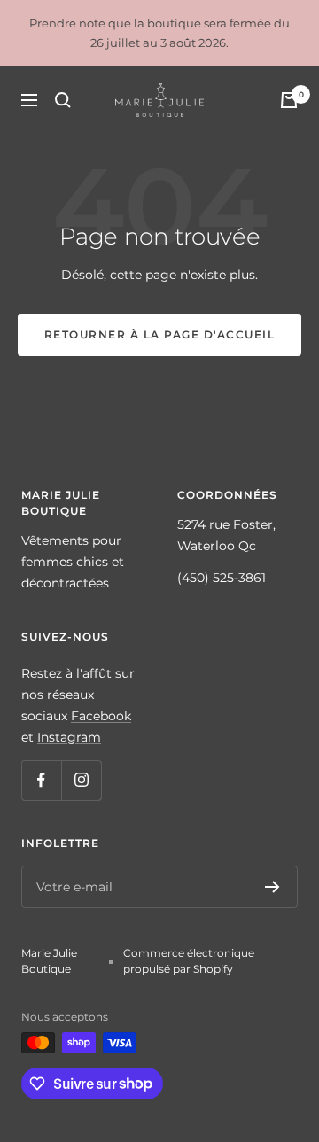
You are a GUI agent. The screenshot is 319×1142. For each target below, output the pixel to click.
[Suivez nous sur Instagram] (81, 780)
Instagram (69, 737)
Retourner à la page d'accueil (160, 334)
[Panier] (289, 100)
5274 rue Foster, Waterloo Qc (226, 535)
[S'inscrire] (272, 887)
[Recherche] (63, 100)
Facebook (101, 716)
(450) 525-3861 (221, 578)
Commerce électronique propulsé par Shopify (188, 960)
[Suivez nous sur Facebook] (41, 780)
